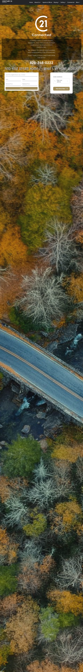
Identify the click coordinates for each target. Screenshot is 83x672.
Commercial (70, 2)
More (78, 3)
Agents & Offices (47, 2)
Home (31, 2)
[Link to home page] (8, 2)
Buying (57, 3)
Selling (63, 3)
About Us (38, 3)
